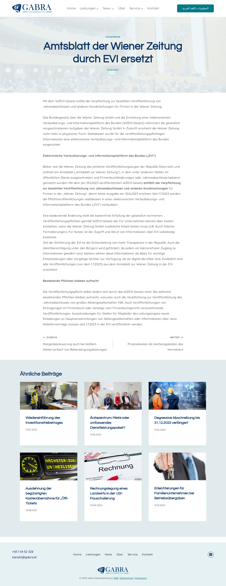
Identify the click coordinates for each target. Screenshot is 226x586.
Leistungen (93, 554)
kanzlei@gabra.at (24, 557)
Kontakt (153, 8)
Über (121, 8)
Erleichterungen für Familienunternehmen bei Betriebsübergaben (174, 493)
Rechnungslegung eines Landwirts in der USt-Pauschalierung (109, 493)
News (108, 554)
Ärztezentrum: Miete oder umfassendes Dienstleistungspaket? (109, 422)
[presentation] (48, 395)
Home (71, 8)
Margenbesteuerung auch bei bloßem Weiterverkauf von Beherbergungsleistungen (75, 343)
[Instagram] (211, 555)
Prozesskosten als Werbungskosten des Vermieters (155, 343)
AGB (116, 578)
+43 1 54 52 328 (22, 551)
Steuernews (113, 37)
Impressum (141, 578)
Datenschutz (126, 578)
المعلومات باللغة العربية (195, 8)
